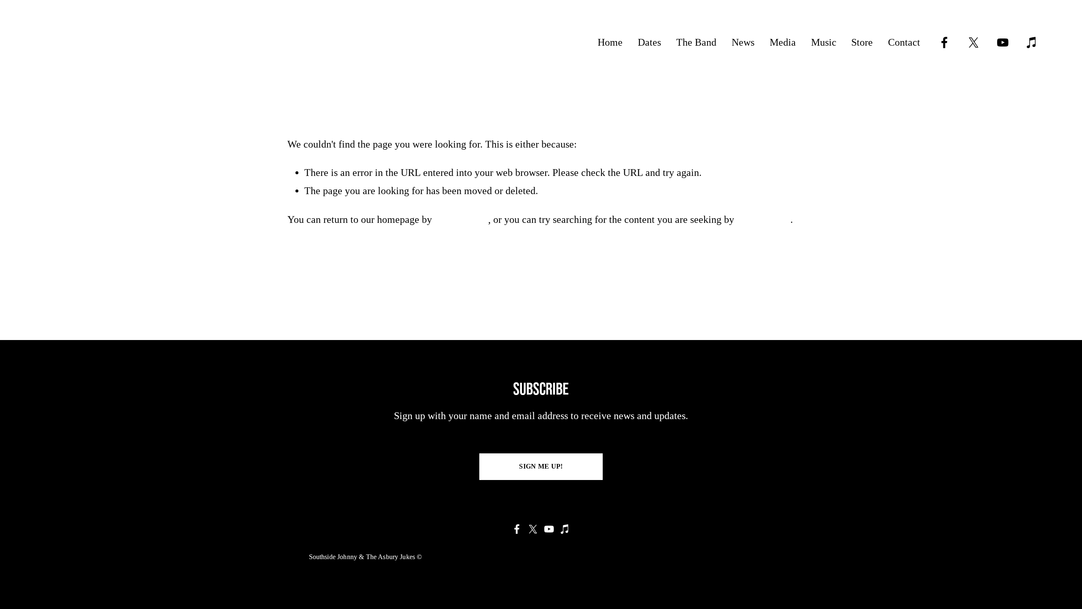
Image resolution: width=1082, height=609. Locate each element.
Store (862, 42)
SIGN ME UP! (541, 466)
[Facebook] (944, 42)
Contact (904, 42)
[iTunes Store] (1032, 42)
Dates (649, 42)
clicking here (461, 219)
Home (610, 42)
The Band (696, 42)
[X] (974, 42)
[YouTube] (1003, 42)
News (743, 42)
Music (823, 42)
